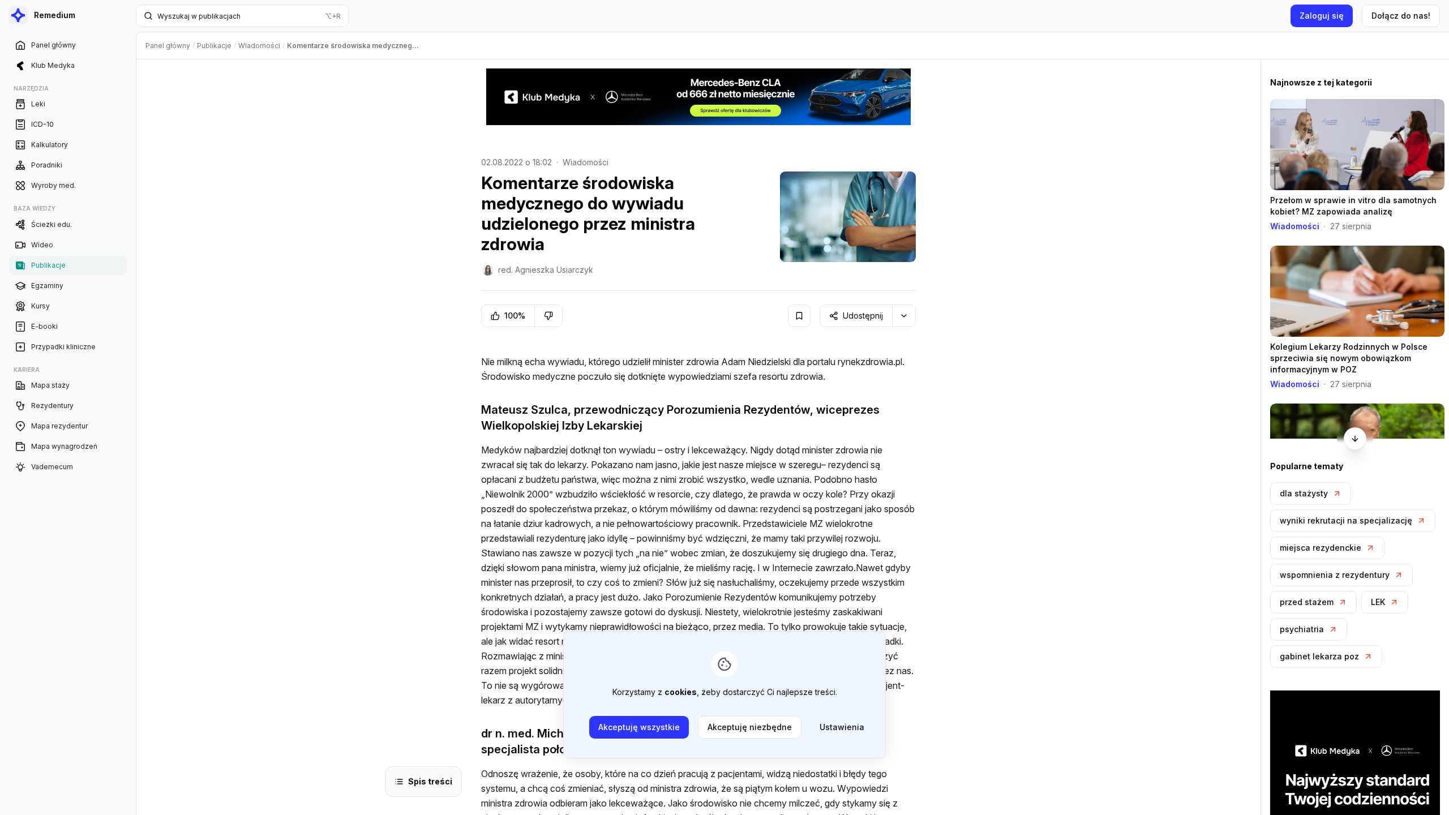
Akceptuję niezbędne (750, 727)
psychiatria (1302, 629)
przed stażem (1307, 602)
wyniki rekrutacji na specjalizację (1346, 520)
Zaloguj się (1322, 15)
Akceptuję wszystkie (639, 727)
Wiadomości (585, 162)
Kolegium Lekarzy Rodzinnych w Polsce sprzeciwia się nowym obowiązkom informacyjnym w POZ (1348, 358)
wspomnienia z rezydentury (1335, 575)
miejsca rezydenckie (1320, 547)
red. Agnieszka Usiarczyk (545, 269)
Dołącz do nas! (1400, 15)
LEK (1378, 602)
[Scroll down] (1355, 438)
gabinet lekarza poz (1319, 656)
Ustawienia (842, 727)
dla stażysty (1304, 493)
